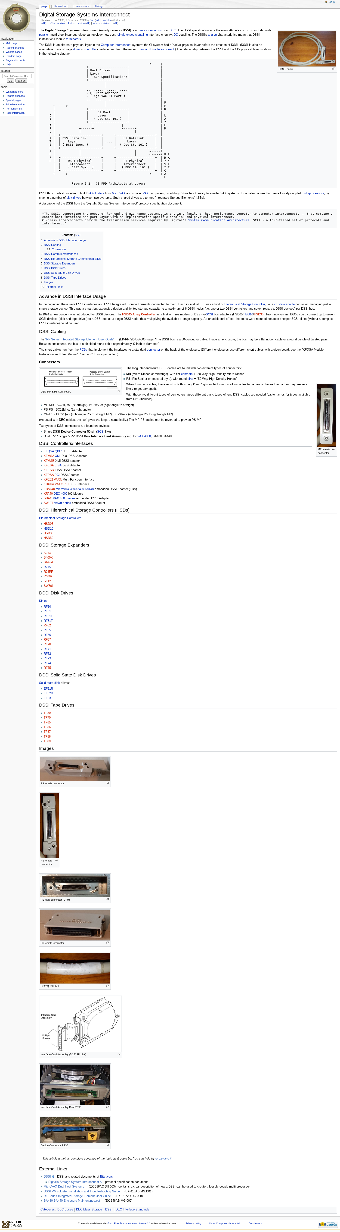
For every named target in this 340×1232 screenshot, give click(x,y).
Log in (332, 1)
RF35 (47, 630)
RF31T (48, 620)
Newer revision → (103, 23)
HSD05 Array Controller (138, 314)
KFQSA (49, 451)
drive (76, 49)
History (99, 6)
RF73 (47, 658)
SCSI (209, 314)
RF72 (47, 653)
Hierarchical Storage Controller (244, 304)
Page (44, 6)
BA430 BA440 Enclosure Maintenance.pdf (72, 1200)
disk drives (74, 197)
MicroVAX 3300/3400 (70, 489)
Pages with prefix (15, 60)
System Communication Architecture (218, 220)
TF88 (47, 736)
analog (212, 34)
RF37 (47, 639)
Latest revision (76, 23)
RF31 (47, 611)
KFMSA (49, 456)
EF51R (48, 688)
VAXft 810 (61, 484)
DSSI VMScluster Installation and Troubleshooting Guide (82, 1191)
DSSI (47, 1176)
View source (82, 6)
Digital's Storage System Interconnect (73, 1182)
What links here (14, 91)
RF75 (47, 667)
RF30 (47, 606)
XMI (58, 456)
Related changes (15, 95)
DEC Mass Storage (89, 1209)
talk (98, 20)
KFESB (49, 470)
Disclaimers (255, 1223)
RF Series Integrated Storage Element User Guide (77, 1196)
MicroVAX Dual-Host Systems (64, 1186)
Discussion (60, 6)
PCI (57, 475)
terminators (73, 39)
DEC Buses (65, 1209)
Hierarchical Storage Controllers (60, 518)
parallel (44, 34)
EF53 (47, 698)
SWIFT (48, 503)
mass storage (147, 30)
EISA (58, 465)
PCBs (83, 349)
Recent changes (15, 47)
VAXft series (62, 503)
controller (90, 49)
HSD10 (248, 314)
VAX (146, 193)
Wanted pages (14, 51)
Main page (11, 43)
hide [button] (77, 235)
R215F (48, 567)
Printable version (15, 104)
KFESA (49, 465)
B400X (48, 557)
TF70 (47, 717)
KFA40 (48, 493)
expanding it (163, 1158)
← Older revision (56, 23)
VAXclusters (95, 193)
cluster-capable (284, 304)
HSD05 (48, 523)
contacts (187, 374)
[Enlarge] (333, 68)
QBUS (59, 451)
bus (159, 30)
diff (44, 23)
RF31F (48, 616)
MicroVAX (118, 193)
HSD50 (48, 538)
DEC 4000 (60, 493)
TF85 (47, 722)
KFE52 (48, 479)
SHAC (48, 498)
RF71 (47, 649)
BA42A (48, 562)
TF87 (47, 731)
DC (176, 34)
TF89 (47, 741)
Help (8, 64)
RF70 (47, 644)
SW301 (48, 586)
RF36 (47, 635)
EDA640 (49, 489)
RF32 (47, 625)
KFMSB (49, 460)
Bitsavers (106, 1176)
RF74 (47, 663)
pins (190, 378)
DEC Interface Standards (132, 1209)
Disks (43, 601)
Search (5, 70)
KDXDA (49, 484)
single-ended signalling (132, 34)
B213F (48, 553)
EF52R (48, 693)
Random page (14, 56)
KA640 (89, 489)
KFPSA (49, 475)
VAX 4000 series (64, 498)
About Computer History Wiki (225, 1223)
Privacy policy (193, 1223)
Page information (15, 112)
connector (153, 349)
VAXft (58, 479)
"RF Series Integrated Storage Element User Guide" (79, 339)
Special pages (14, 100)
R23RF (48, 571)
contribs (106, 20)
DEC (173, 30)
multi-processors (313, 193)
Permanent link (14, 108)
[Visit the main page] (18, 18)
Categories (47, 1209)
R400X (48, 576)
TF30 (47, 713)
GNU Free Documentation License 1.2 (129, 1223)
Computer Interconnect (116, 45)
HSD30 (258, 314)
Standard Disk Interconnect (155, 49)
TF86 (47, 727)
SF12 (47, 581)
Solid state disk (49, 683)
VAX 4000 (144, 436)
